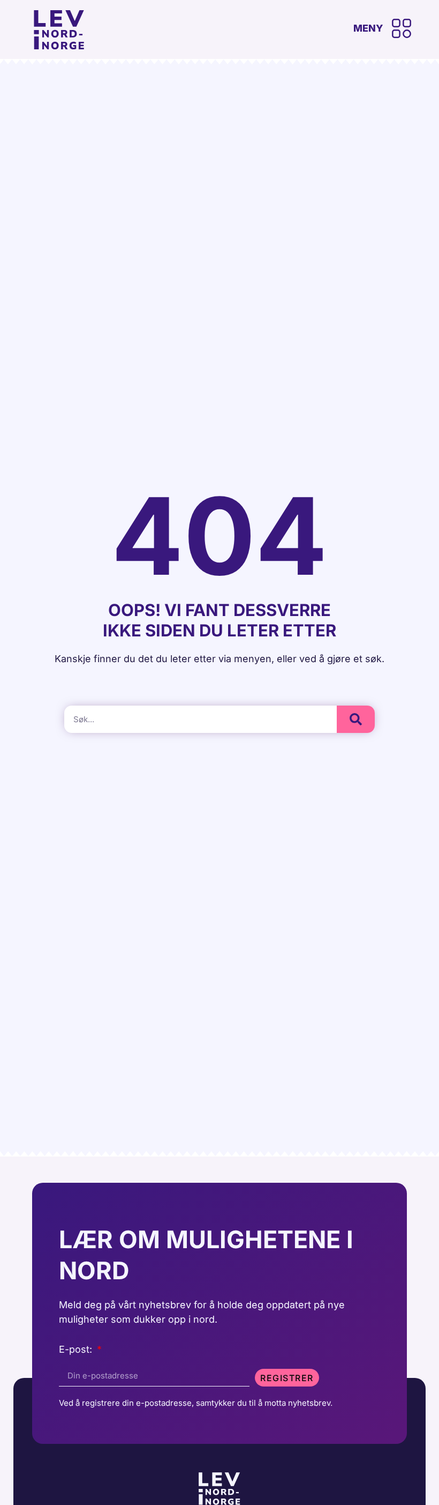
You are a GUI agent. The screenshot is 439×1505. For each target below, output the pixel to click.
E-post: (77, 1350)
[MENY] (401, 28)
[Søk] (356, 719)
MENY (368, 28)
